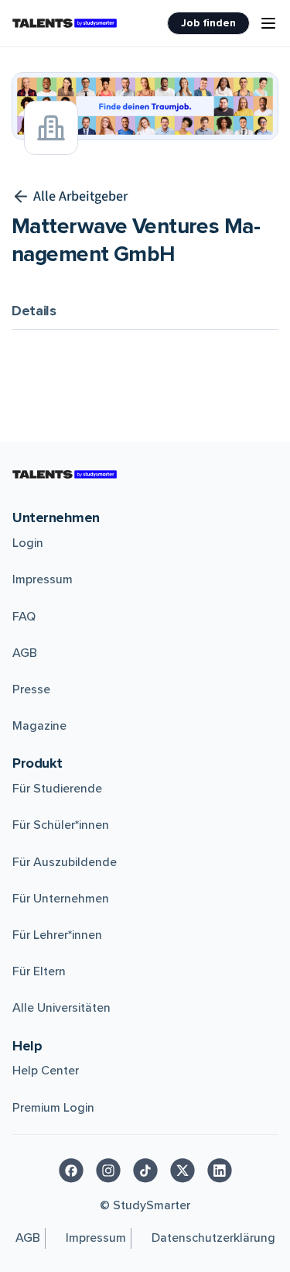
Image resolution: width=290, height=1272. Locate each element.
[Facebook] (71, 1170)
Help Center (45, 1070)
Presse (31, 689)
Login (27, 543)
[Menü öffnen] (268, 23)
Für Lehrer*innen (57, 935)
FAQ (24, 616)
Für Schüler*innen (60, 825)
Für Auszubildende (64, 862)
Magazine (39, 726)
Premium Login (53, 1108)
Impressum (42, 579)
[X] (182, 1170)
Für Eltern (39, 971)
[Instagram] (108, 1170)
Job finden (208, 22)
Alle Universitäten (61, 1008)
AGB (24, 653)
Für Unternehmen (60, 898)
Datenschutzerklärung (213, 1238)
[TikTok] (145, 1170)
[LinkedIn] (219, 1170)
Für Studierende (57, 788)
